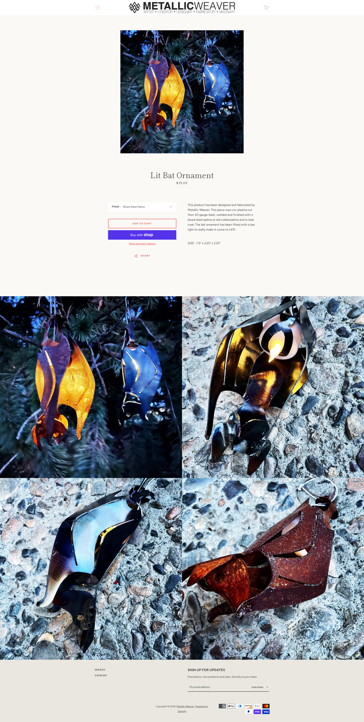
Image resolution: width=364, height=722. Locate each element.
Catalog (101, 675)
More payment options (142, 243)
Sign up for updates (206, 670)
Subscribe (257, 687)
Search (100, 669)
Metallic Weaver (185, 706)
